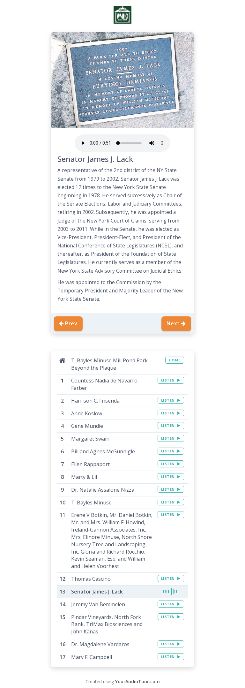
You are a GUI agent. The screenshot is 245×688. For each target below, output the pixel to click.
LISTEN (168, 380)
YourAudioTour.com (137, 681)
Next (173, 323)
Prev (71, 323)
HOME (175, 360)
